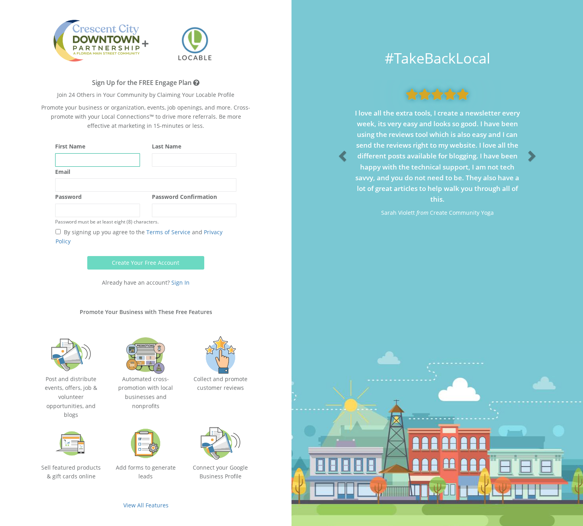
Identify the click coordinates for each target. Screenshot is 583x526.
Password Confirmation (184, 196)
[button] (341, 153)
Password (68, 196)
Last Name (166, 146)
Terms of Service (167, 232)
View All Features (146, 505)
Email (62, 171)
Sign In (180, 282)
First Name (70, 146)
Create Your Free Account (145, 262)
